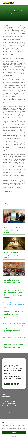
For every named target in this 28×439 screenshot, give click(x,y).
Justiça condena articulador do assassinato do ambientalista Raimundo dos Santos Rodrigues (13, 330)
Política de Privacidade (8, 401)
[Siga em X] (8, 384)
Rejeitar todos (14, 436)
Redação (9, 191)
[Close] (26, 422)
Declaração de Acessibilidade (10, 406)
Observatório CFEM (7, 399)
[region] (14, 430)
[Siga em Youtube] (15, 384)
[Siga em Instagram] (5, 384)
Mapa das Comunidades (9, 403)
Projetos (4, 394)
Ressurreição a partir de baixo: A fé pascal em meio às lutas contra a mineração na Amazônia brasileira (13, 346)
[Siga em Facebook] (12, 384)
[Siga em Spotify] (18, 384)
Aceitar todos (14, 432)
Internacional (6, 396)
